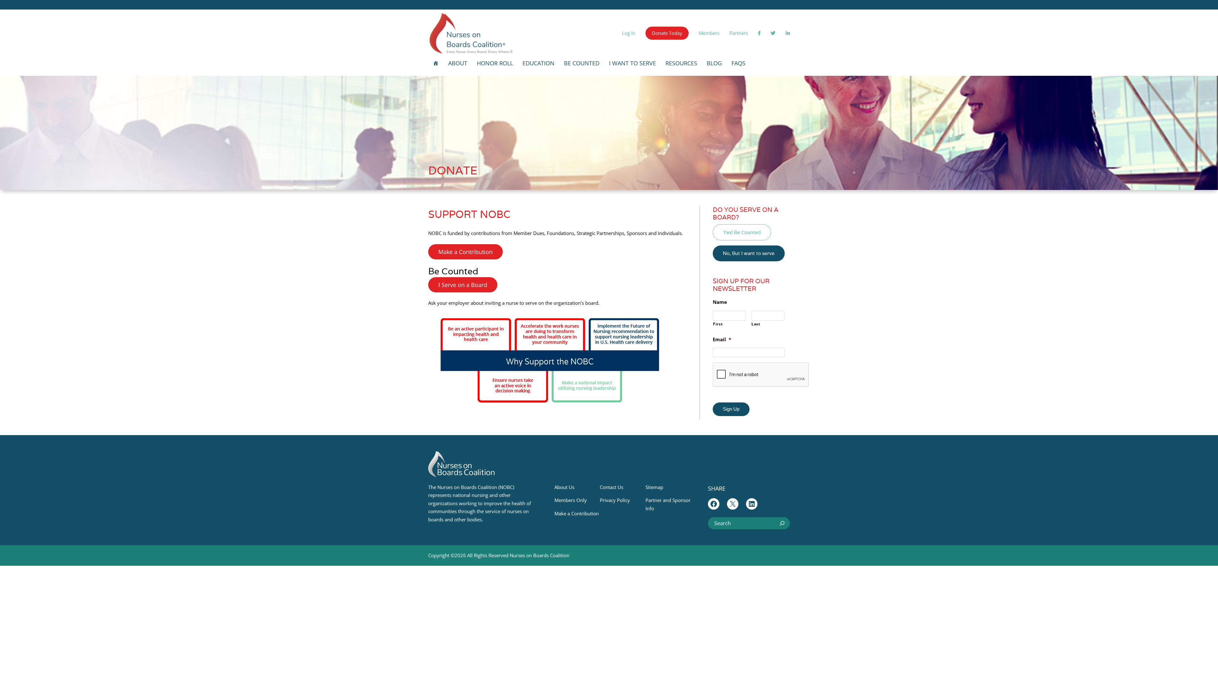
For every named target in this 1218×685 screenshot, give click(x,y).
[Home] (435, 63)
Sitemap (654, 487)
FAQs (738, 63)
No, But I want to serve (749, 253)
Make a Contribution (465, 252)
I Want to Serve (632, 63)
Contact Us (611, 487)
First (718, 324)
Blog (714, 63)
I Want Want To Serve (538, 285)
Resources (681, 63)
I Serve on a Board (462, 285)
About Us (564, 487)
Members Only (570, 500)
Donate (452, 170)
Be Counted (581, 63)
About (457, 63)
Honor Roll (495, 63)
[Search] (782, 523)
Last (755, 324)
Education (538, 63)
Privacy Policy (615, 500)
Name (720, 302)
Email (722, 339)
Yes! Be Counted (742, 232)
